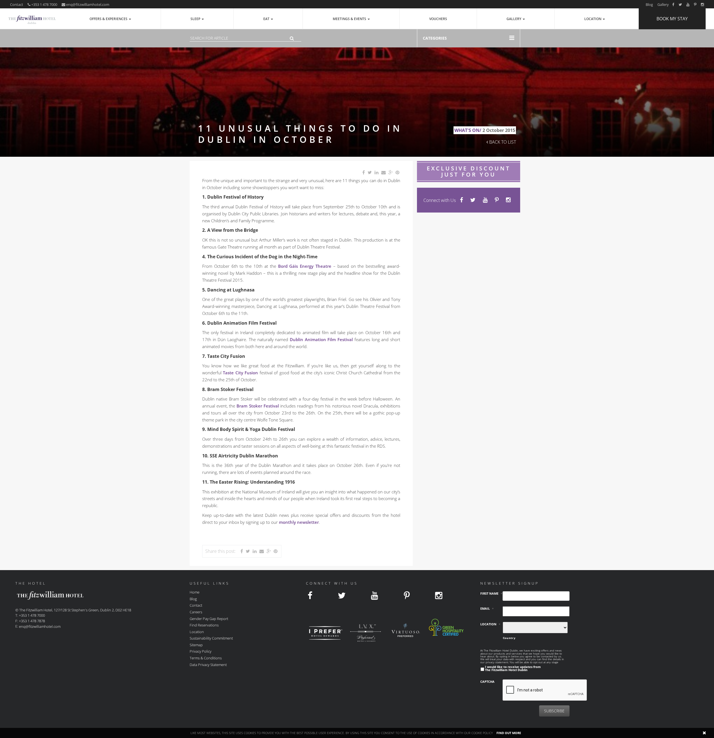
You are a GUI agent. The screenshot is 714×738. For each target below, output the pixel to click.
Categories (435, 38)
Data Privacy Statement (208, 664)
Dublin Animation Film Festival (321, 339)
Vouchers (438, 18)
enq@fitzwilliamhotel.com (87, 4)
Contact (16, 4)
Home (194, 592)
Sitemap (196, 644)
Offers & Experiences (109, 18)
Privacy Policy (200, 651)
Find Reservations (204, 625)
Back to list (502, 142)
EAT (266, 18)
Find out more (508, 733)
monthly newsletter (299, 522)
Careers (196, 611)
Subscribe (554, 710)
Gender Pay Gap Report (209, 618)
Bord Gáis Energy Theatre (304, 266)
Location (593, 18)
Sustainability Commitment (211, 638)
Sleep (195, 18)
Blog (649, 4)
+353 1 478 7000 (43, 4)
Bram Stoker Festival (258, 406)
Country (509, 638)
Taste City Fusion (240, 372)
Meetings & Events (350, 18)
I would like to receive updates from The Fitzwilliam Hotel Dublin (513, 668)
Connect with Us (439, 200)
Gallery (663, 4)
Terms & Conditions (206, 657)
